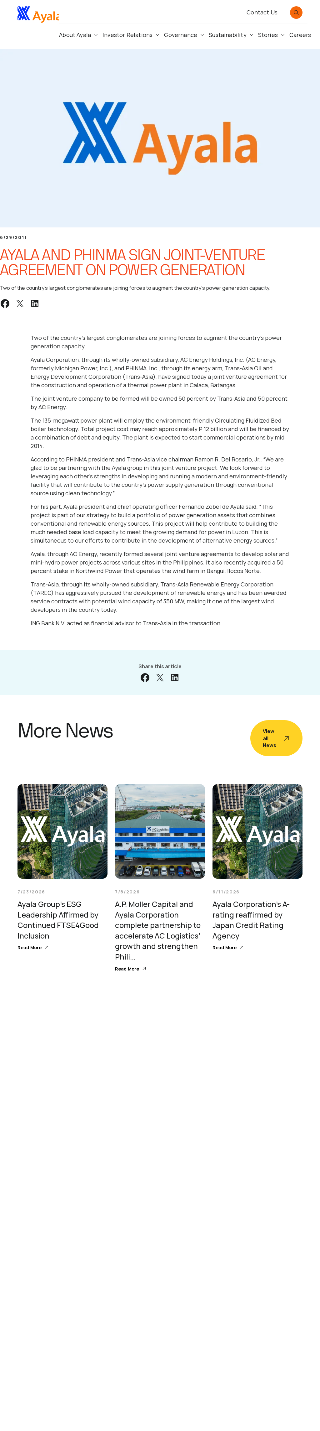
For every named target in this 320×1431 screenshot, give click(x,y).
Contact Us (262, 12)
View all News (270, 738)
